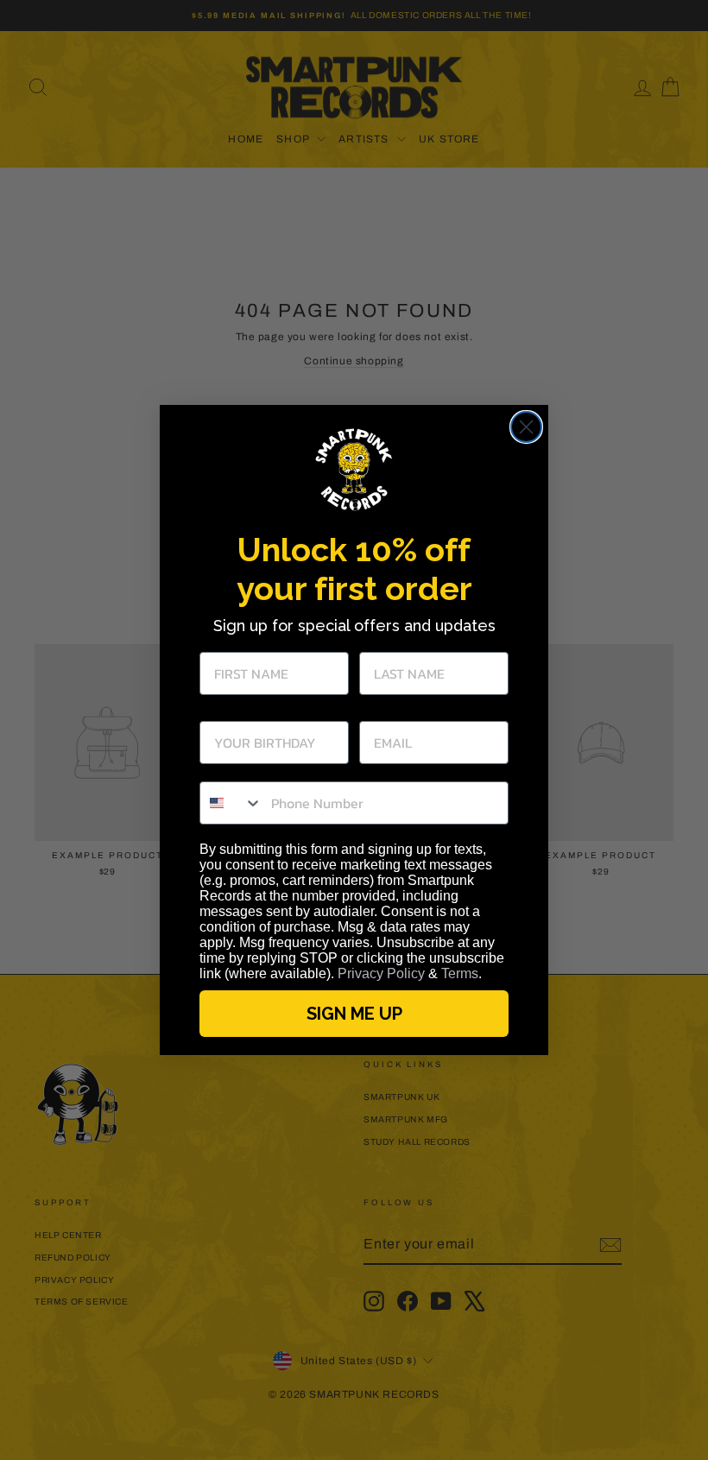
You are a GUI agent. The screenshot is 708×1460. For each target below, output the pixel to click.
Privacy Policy (381, 973)
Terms (459, 973)
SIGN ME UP (354, 1013)
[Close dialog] (526, 427)
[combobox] (231, 803)
